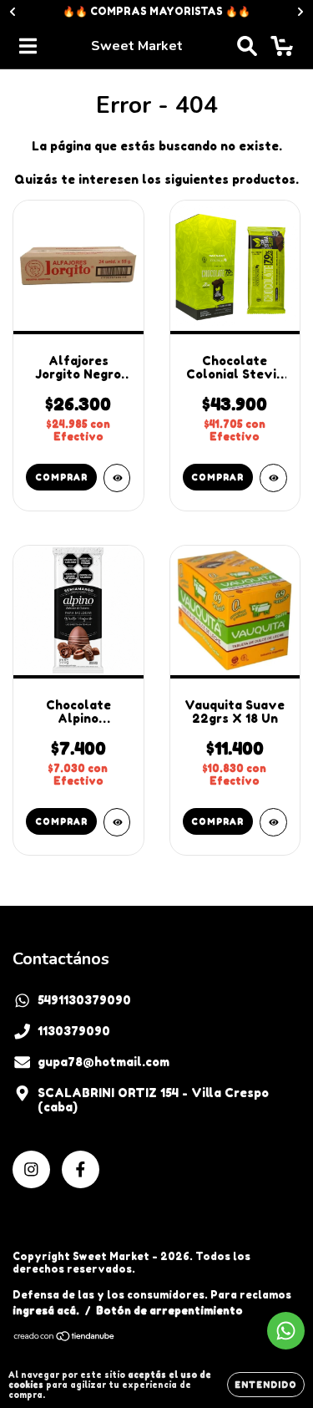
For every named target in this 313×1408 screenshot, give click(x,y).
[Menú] (28, 46)
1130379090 (74, 1031)
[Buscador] (247, 46)
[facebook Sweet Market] (80, 1169)
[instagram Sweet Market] (31, 1169)
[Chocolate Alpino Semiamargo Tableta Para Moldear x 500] (117, 822)
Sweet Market (137, 46)
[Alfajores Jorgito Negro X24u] (117, 478)
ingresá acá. (46, 1310)
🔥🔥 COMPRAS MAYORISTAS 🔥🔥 (156, 11)
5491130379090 (84, 1000)
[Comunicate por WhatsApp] (286, 1331)
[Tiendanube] (65, 1338)
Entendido (266, 1385)
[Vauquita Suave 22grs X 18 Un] (273, 822)
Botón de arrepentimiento (169, 1310)
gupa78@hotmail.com (103, 1062)
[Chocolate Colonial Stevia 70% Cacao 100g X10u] (273, 478)
